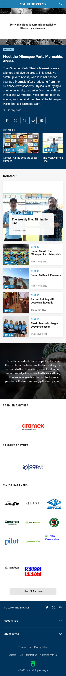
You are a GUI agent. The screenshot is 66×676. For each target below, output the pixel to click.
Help (21, 654)
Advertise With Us (48, 654)
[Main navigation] (5, 4)
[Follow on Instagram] (60, 607)
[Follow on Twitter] (53, 607)
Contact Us (31, 654)
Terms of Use (24, 647)
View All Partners (33, 591)
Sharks (8, 50)
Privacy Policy (41, 647)
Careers (12, 654)
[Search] (61, 4)
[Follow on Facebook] (46, 607)
